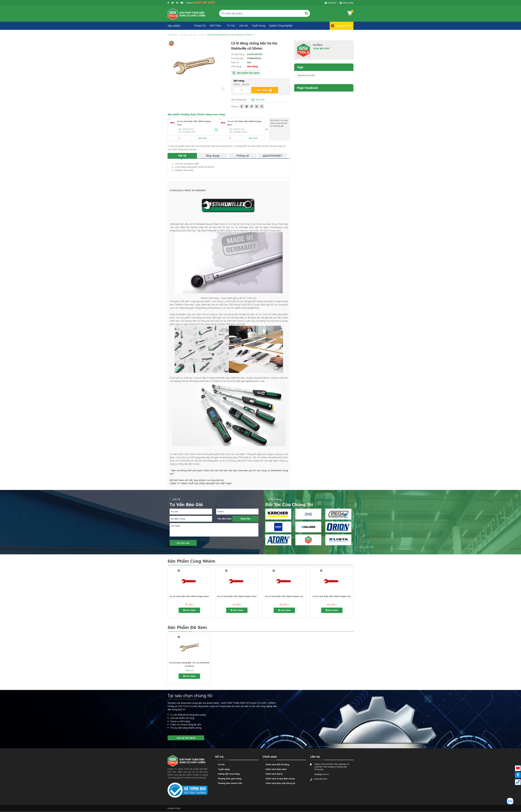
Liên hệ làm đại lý (186, 737)
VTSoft (177, 808)
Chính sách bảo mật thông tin (280, 783)
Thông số (242, 155)
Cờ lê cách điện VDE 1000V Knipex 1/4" (284, 596)
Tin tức (231, 25)
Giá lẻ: (237, 84)
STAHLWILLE (254, 58)
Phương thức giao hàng (229, 778)
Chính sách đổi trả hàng (277, 764)
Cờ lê (201, 34)
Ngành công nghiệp (280, 25)
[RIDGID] (338, 514)
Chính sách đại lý (273, 774)
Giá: (180, 132)
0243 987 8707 (321, 48)
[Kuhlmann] (308, 539)
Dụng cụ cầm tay (188, 34)
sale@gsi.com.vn (321, 774)
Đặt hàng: (239, 80)
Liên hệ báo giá (238, 99)
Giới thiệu (215, 25)
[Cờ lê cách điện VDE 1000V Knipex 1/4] (284, 580)
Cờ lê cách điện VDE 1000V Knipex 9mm (189, 596)
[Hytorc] (278, 514)
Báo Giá (189, 670)
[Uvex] (338, 527)
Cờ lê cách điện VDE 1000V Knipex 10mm (332, 596)
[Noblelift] (338, 539)
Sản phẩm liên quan (248, 72)
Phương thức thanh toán (230, 783)
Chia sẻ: (235, 106)
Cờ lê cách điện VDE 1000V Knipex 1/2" (236, 596)
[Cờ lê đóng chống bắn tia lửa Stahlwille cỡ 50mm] (189, 647)
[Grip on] (308, 527)
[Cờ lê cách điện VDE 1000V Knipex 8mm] (223, 122)
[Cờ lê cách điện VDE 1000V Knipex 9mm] (189, 580)
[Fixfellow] (187, 13)
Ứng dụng (212, 155)
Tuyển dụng (258, 25)
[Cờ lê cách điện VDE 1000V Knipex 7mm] (172, 122)
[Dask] (308, 514)
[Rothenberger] (278, 527)
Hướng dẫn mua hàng (229, 774)
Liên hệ (243, 25)
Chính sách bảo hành (276, 769)
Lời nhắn (175, 526)
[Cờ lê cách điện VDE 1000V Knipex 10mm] (331, 580)
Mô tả (182, 155)
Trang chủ (200, 25)
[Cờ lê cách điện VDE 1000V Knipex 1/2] (236, 580)
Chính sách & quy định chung (280, 778)
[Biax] (278, 539)
